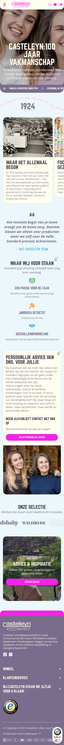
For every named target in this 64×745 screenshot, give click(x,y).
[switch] (57, 740)
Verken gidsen (32, 582)
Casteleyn (8, 13)
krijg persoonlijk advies (32, 437)
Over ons (20, 13)
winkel (8, 669)
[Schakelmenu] (5, 4)
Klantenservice (15, 678)
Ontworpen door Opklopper (20, 733)
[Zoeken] (49, 4)
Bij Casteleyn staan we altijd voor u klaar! (27, 689)
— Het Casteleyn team (32, 249)
